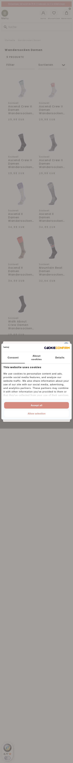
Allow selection (36, 413)
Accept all (36, 405)
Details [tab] (60, 357)
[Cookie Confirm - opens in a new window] (57, 347)
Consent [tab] (13, 357)
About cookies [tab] (36, 357)
